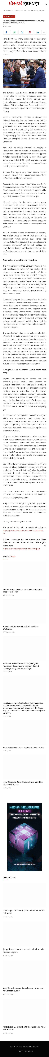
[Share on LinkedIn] (37, 32)
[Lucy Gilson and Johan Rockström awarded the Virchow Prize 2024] (24, 767)
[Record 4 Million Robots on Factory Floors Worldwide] (24, 611)
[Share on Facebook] (6, 32)
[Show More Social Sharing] (44, 32)
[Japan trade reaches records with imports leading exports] (24, 934)
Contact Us (29, 1051)
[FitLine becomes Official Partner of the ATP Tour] (24, 732)
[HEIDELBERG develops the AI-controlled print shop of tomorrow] (24, 574)
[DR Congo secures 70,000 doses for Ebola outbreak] (24, 895)
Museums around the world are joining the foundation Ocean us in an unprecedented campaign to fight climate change (21, 666)
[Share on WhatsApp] (14, 32)
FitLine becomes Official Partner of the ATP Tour (23, 747)
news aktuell (9, 16)
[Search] (45, 3)
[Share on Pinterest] (30, 32)
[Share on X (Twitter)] (22, 32)
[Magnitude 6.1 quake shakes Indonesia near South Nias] (24, 1011)
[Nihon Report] (24, 3)
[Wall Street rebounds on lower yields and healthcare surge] (24, 973)
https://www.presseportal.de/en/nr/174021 (21, 549)
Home (5, 10)
